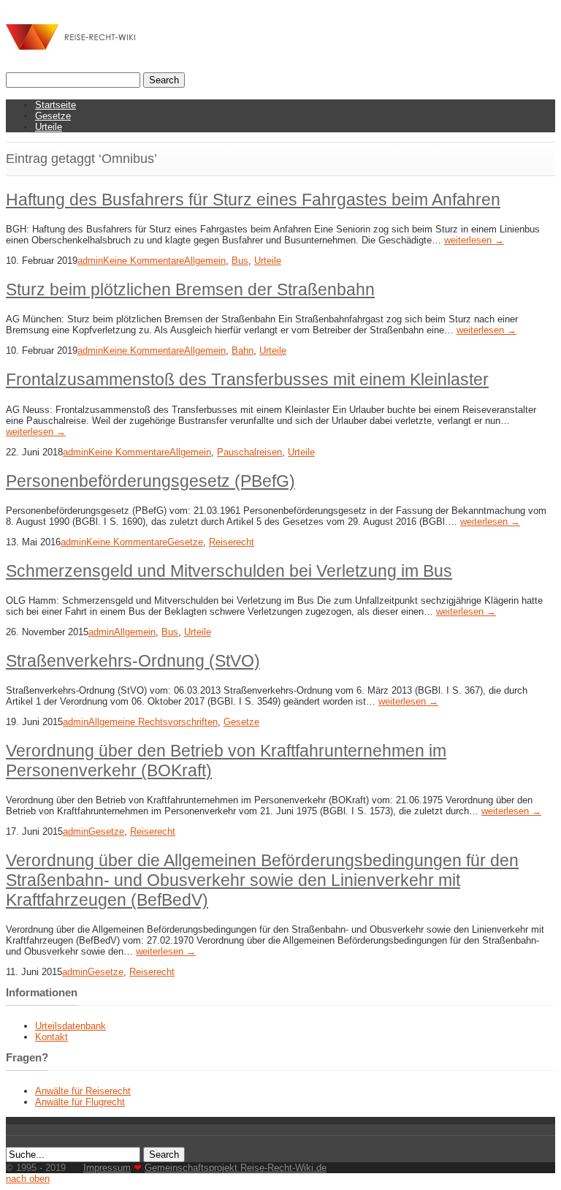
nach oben (28, 1178)
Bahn (242, 350)
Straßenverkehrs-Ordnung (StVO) (133, 660)
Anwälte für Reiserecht (83, 1090)
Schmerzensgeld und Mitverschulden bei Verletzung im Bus (229, 570)
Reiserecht (231, 542)
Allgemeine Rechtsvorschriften (153, 721)
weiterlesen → (474, 240)
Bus (240, 260)
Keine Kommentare (143, 260)
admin (90, 260)
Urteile (48, 126)
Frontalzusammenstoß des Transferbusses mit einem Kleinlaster (247, 379)
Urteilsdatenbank (70, 1025)
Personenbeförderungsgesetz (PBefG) (150, 480)
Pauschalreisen (249, 452)
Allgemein (205, 260)
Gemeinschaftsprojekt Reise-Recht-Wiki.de (236, 1167)
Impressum (107, 1167)
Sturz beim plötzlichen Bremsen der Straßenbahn (190, 289)
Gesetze (53, 115)
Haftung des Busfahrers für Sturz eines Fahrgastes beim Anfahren (253, 199)
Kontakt (51, 1036)
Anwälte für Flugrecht (80, 1101)
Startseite (55, 104)
